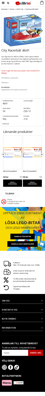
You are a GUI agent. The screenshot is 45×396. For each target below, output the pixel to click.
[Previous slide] (3, 30)
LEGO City (19, 9)
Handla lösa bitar (22, 236)
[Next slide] (42, 30)
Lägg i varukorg (12, 183)
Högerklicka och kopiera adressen (14, 90)
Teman (12, 9)
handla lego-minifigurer (22, 244)
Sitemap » (5, 82)
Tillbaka (9, 193)
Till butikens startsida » (9, 78)
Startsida (4, 9)
